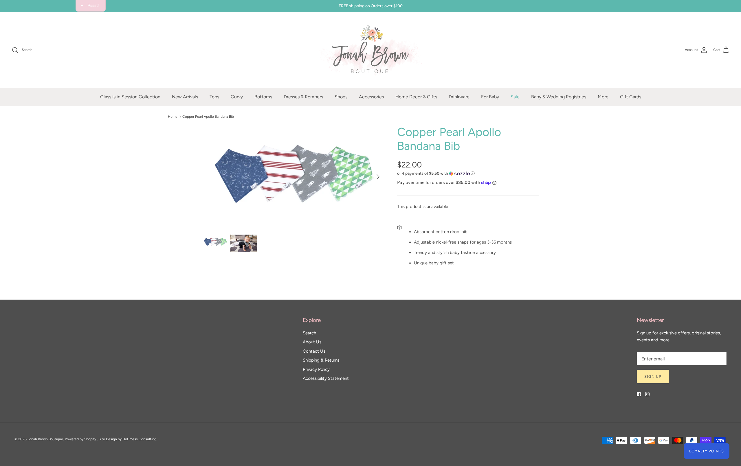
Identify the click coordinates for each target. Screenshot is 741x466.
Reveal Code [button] (371, 137)
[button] (435, 41)
